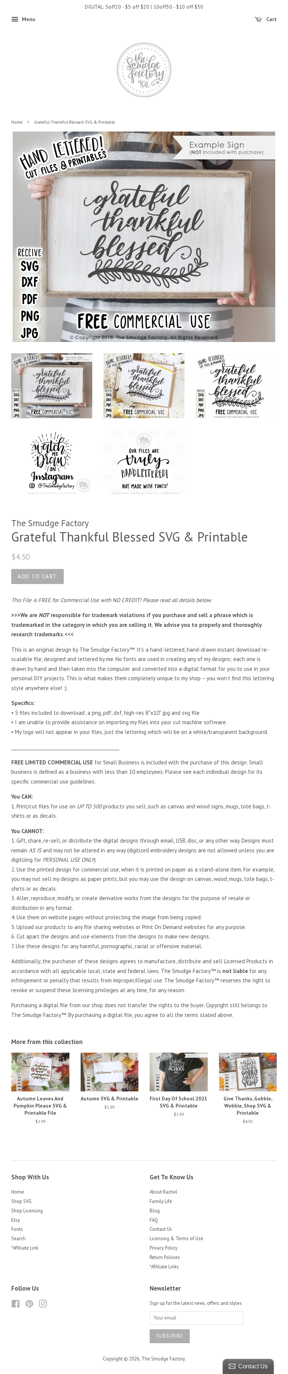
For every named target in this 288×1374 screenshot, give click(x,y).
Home (16, 122)
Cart (271, 19)
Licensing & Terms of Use (176, 1238)
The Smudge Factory (162, 1359)
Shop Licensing (27, 1211)
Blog (155, 1211)
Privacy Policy (163, 1248)
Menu (27, 19)
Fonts (17, 1229)
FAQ (154, 1220)
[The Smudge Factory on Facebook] (15, 1305)
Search (18, 1238)
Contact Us (161, 1229)
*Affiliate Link (24, 1248)
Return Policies (165, 1257)
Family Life (161, 1201)
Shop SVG (21, 1201)
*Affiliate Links (164, 1267)
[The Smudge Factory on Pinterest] (29, 1305)
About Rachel (163, 1192)
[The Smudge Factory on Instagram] (43, 1305)
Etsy (15, 1220)
